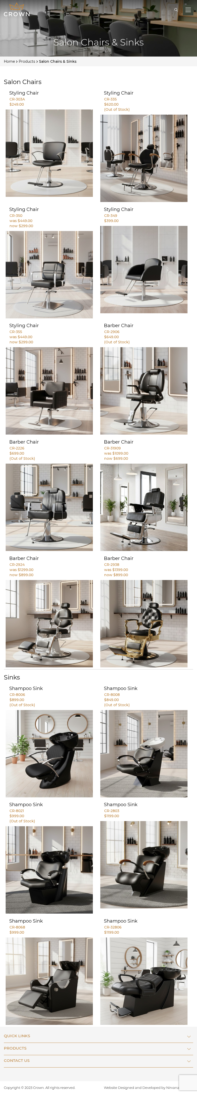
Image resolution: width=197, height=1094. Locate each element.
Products (27, 61)
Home (9, 61)
